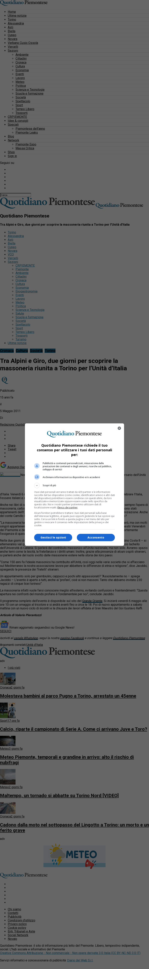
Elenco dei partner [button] (67, 507)
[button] (74, 485)
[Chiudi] (119, 428)
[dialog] (74, 484)
